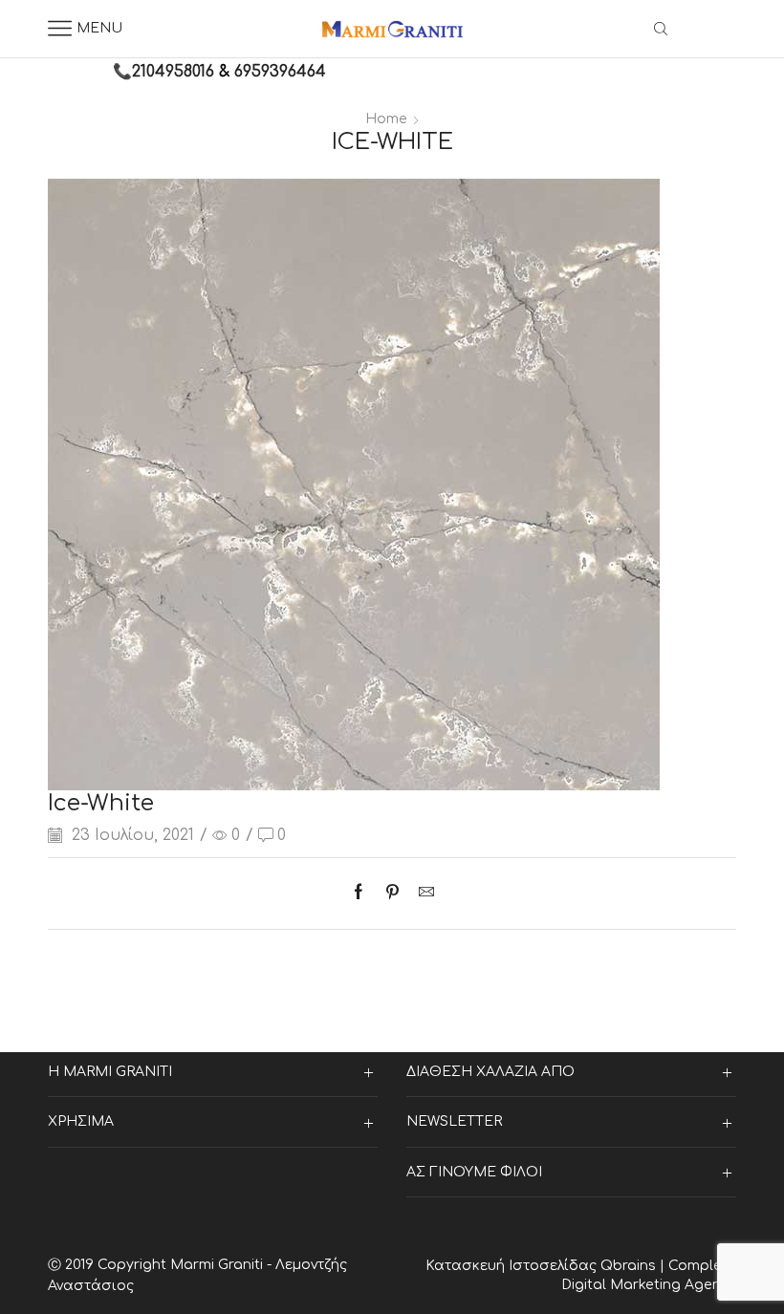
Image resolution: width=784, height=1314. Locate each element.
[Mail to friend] (421, 893)
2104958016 (173, 71)
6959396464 (280, 71)
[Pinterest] (392, 893)
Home (386, 119)
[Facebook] (363, 893)
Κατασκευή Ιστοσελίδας (512, 1266)
